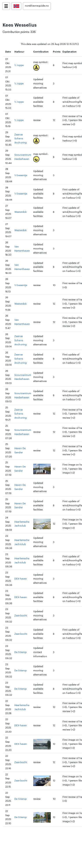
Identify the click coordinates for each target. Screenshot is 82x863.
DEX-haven (20, 579)
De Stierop (20, 652)
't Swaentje (20, 175)
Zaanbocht (20, 615)
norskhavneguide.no (37, 6)
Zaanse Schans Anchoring (20, 138)
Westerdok (20, 212)
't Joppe (18, 65)
